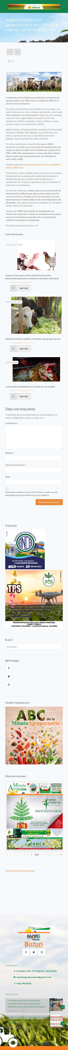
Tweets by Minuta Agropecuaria (20, 871)
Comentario (11, 423)
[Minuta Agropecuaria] (34, 6)
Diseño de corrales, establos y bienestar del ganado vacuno (32, 339)
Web (7, 477)
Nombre (10, 453)
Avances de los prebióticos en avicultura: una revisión (30, 386)
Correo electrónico (15, 465)
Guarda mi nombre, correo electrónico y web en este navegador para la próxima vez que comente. (31, 493)
